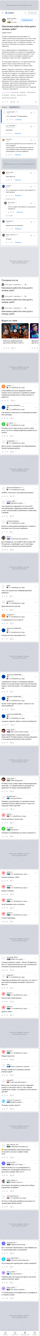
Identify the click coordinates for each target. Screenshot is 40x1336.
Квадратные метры (18, 1244)
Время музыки (16, 1102)
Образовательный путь (19, 1146)
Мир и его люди (17, 959)
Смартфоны (17, 284)
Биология (14, 830)
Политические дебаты (19, 539)
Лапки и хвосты (16, 1182)
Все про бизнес (16, 798)
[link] (15, 337)
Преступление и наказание (21, 1066)
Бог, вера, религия (17, 1289)
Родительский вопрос (18, 1082)
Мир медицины (16, 780)
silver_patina (8, 284)
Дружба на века (17, 503)
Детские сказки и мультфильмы (21, 732)
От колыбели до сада (14, 22)
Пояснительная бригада (20, 1260)
